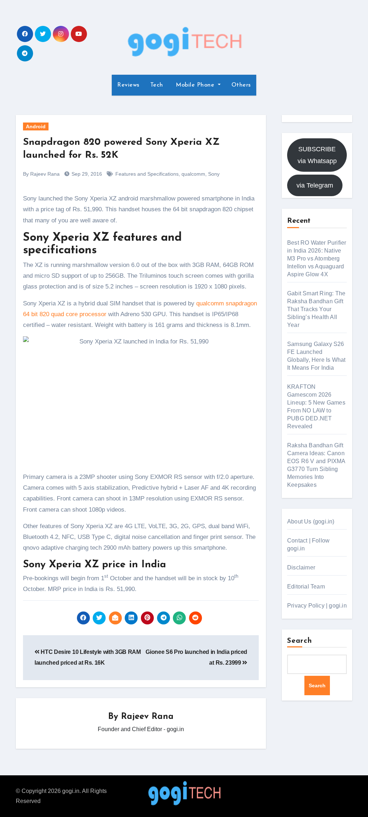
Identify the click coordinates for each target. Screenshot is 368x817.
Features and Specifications (147, 174)
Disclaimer (301, 567)
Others (241, 85)
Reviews (128, 85)
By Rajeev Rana (41, 174)
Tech (156, 85)
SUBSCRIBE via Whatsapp (317, 155)
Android (36, 126)
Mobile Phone (195, 85)
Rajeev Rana (147, 716)
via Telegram (314, 185)
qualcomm (193, 174)
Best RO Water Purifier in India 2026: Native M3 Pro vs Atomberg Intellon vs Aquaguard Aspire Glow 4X (316, 258)
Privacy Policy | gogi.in (317, 606)
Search (299, 641)
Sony (214, 174)
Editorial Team (306, 586)
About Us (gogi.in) (311, 521)
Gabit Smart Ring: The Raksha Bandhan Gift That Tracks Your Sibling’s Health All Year (316, 309)
